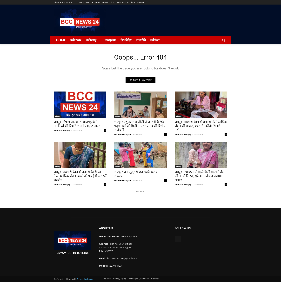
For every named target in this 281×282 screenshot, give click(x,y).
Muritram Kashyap (62, 130)
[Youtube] (225, 2)
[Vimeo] (221, 2)
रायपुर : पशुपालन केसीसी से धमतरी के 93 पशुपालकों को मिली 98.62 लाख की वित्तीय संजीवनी (139, 126)
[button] (223, 40)
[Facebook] (207, 2)
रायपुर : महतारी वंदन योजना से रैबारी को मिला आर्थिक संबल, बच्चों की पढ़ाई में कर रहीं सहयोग (80, 176)
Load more (139, 191)
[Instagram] (212, 2)
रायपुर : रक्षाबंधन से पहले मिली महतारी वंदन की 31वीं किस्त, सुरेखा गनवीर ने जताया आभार (200, 176)
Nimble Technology (85, 279)
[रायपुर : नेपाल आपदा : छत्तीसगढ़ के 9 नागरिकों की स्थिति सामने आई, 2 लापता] (80, 105)
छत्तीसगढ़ (57, 116)
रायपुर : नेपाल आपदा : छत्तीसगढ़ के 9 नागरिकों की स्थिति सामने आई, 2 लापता (77, 124)
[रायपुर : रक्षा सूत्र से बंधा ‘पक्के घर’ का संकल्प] (140, 155)
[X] (216, 2)
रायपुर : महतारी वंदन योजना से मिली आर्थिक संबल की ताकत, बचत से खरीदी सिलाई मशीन (201, 126)
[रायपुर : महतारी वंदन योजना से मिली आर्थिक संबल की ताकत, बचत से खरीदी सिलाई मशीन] (201, 105)
